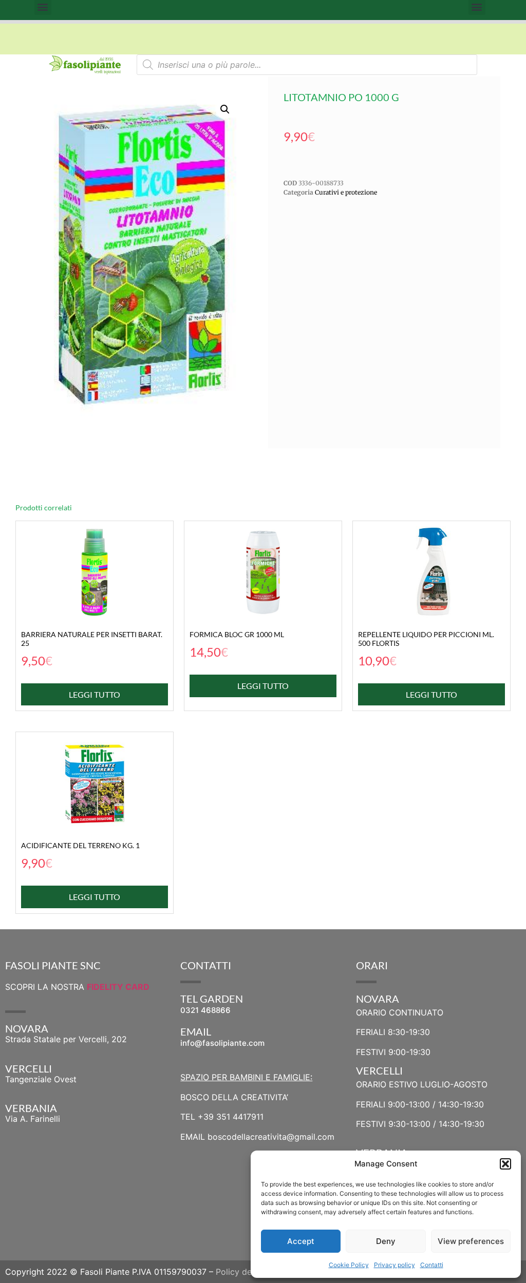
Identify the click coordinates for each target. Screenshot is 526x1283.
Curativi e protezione (346, 192)
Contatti (431, 1265)
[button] (505, 1164)
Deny (386, 1241)
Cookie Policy (349, 1265)
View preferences (471, 1241)
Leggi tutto (94, 694)
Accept (300, 1241)
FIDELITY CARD (118, 987)
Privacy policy (394, 1265)
